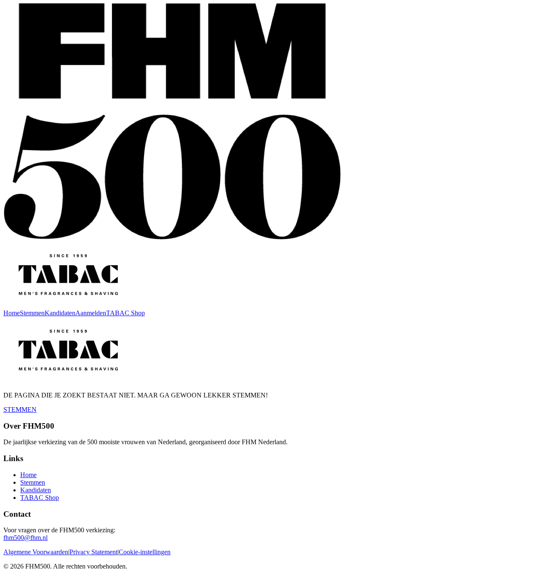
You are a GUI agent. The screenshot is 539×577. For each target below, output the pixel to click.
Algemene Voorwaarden (35, 552)
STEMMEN (20, 409)
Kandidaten (60, 313)
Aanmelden (90, 313)
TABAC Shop (125, 313)
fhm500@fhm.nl (25, 537)
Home (11, 313)
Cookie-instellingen (145, 552)
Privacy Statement (93, 552)
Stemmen (32, 313)
